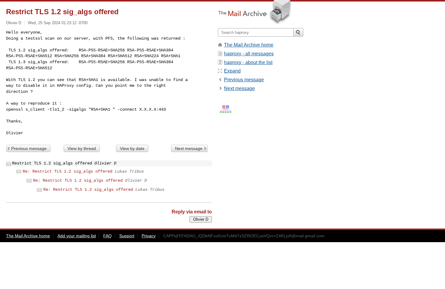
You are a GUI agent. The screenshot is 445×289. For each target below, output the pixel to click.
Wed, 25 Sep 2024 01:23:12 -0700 (57, 23)
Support (126, 235)
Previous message (29, 148)
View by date (132, 148)
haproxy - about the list (248, 62)
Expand (232, 70)
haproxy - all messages (249, 53)
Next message (189, 148)
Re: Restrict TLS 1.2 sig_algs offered (67, 171)
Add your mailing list (77, 235)
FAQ (107, 235)
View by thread (82, 148)
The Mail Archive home (248, 44)
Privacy (149, 235)
